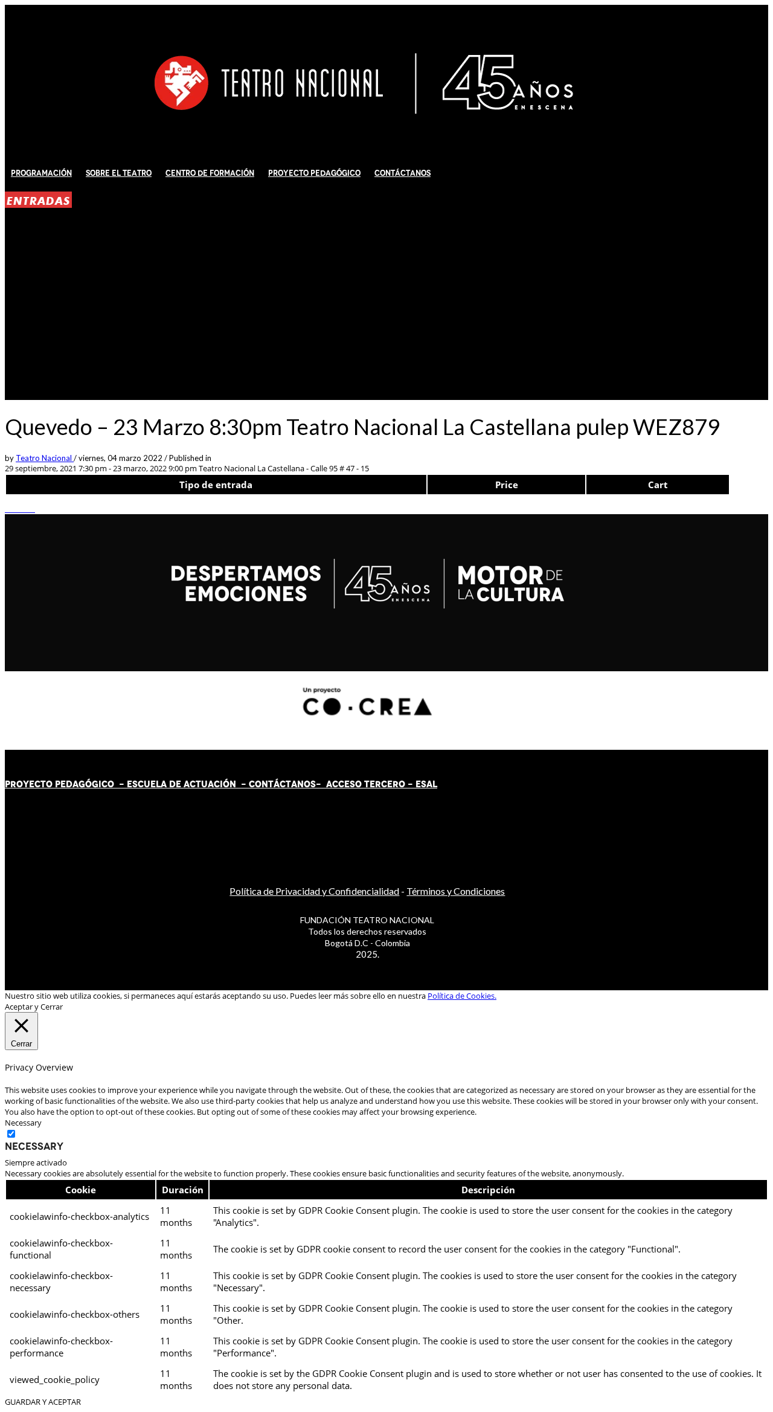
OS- (314, 784)
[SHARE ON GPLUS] (20, 508)
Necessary (34, 1146)
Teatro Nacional (45, 458)
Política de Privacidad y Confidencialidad (314, 891)
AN (297, 784)
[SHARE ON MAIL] (32, 508)
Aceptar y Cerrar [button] (34, 1006)
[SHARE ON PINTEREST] (26, 508)
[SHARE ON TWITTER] (8, 508)
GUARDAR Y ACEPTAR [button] (43, 1401)
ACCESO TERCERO (367, 784)
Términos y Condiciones (455, 891)
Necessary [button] (23, 1122)
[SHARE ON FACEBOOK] (14, 508)
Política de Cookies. (462, 995)
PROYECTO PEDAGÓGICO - (66, 784)
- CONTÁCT (263, 784)
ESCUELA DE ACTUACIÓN (181, 784)
